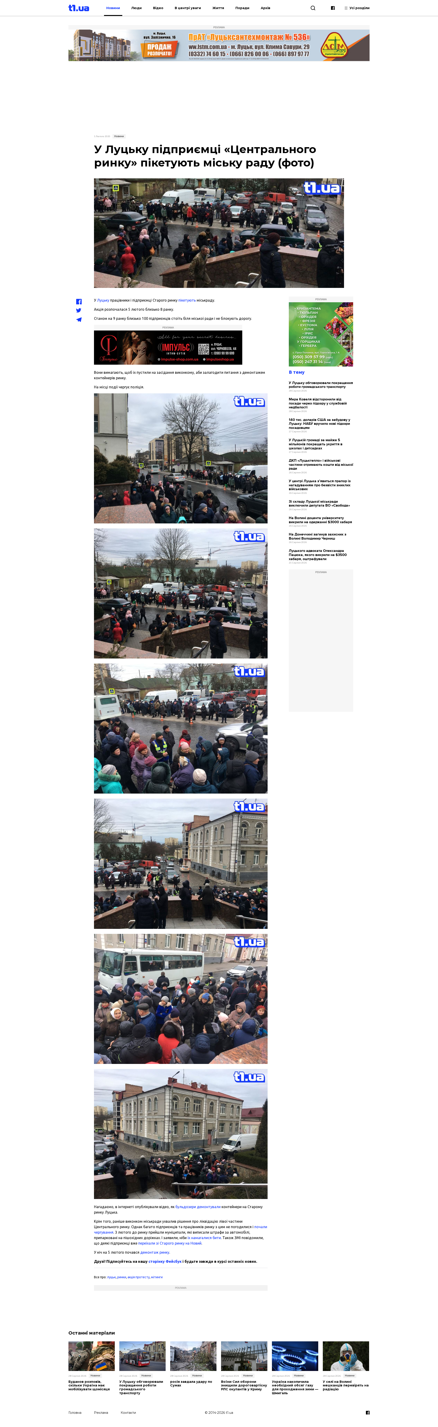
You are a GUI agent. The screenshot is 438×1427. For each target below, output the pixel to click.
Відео (158, 8)
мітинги (157, 1277)
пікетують (187, 300)
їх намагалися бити (204, 1238)
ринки (121, 1277)
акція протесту (139, 1277)
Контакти (128, 1413)
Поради (242, 8)
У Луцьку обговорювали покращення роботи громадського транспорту (321, 385)
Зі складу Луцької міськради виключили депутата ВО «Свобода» (319, 504)
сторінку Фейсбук (165, 1261)
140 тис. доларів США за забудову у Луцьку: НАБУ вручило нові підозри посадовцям (319, 424)
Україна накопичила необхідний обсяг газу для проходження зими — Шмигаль (295, 1387)
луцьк (111, 1277)
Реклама (101, 1413)
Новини (113, 8)
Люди (136, 8)
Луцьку (103, 300)
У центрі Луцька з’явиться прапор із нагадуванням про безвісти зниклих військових (320, 485)
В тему (297, 372)
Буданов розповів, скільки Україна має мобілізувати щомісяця (89, 1385)
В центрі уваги (188, 8)
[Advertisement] (219, 97)
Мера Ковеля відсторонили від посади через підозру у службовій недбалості (318, 403)
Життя (218, 8)
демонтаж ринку (154, 1252)
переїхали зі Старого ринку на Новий (169, 1243)
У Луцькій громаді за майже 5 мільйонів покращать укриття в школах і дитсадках (315, 444)
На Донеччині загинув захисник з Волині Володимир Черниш (317, 537)
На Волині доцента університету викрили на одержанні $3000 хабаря (320, 520)
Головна (74, 1413)
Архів (265, 8)
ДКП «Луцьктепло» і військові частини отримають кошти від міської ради (321, 465)
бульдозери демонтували (198, 1207)
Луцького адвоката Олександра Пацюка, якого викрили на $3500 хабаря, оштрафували (318, 555)
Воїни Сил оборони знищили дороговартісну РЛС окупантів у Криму (244, 1385)
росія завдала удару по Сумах (191, 1384)
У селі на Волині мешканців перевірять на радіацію (346, 1385)
